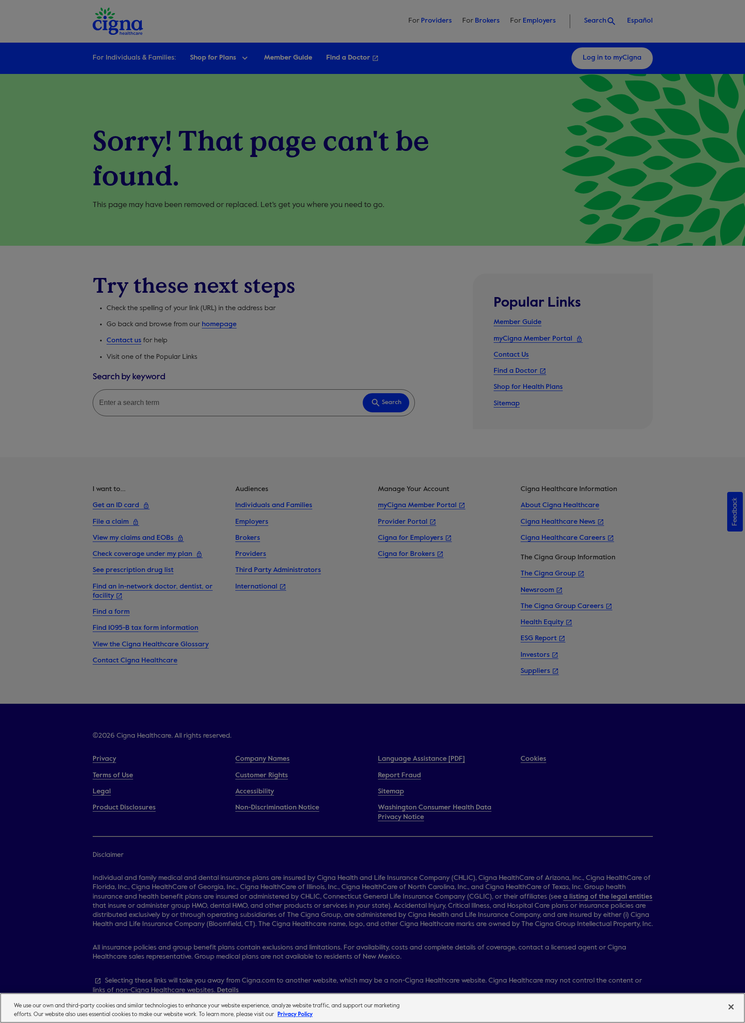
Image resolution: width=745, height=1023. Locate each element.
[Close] (731, 1006)
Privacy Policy (295, 1014)
